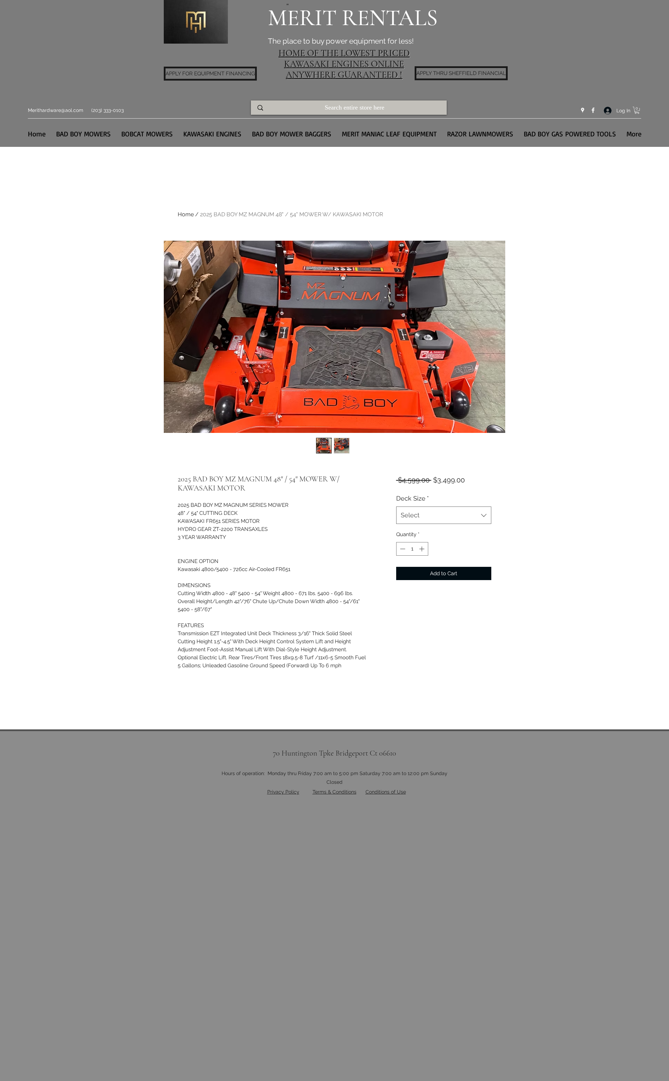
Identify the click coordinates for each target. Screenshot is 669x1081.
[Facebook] (593, 110)
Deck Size (412, 498)
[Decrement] (402, 548)
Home (186, 214)
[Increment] (422, 548)
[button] (637, 110)
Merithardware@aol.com (55, 110)
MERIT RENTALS (353, 18)
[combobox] (443, 515)
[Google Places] (582, 110)
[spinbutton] (412, 548)
